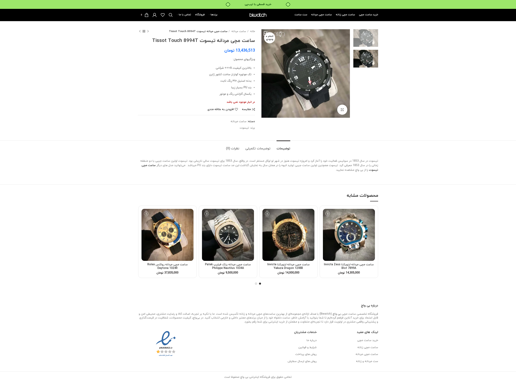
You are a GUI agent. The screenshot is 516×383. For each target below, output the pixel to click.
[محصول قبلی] (148, 31)
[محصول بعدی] (140, 31)
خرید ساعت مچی (367, 340)
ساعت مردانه (238, 31)
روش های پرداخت (306, 354)
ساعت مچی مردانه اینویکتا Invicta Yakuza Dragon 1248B (288, 266)
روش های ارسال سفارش (302, 361)
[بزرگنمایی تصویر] (342, 110)
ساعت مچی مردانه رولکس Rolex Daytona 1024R (167, 266)
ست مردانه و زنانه (367, 361)
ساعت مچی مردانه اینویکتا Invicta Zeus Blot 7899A (349, 266)
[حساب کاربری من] (155, 15)
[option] (365, 38)
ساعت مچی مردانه (367, 354)
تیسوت (244, 128)
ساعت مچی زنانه (367, 347)
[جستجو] (171, 15)
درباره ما (312, 340)
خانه (252, 31)
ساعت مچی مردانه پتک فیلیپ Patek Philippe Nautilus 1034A (228, 266)
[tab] (283, 147)
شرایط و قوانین (307, 347)
